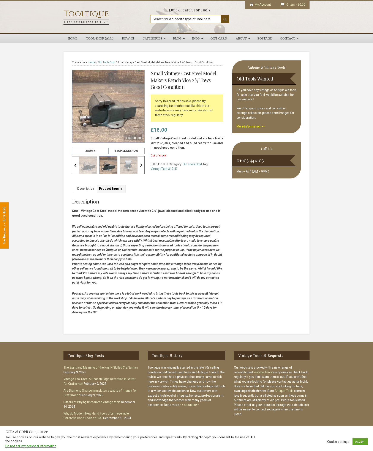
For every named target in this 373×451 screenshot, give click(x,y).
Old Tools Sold (106, 62)
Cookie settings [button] (338, 442)
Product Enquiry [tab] (110, 188)
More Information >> (251, 126)
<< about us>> (189, 405)
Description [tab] (85, 188)
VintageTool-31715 (164, 168)
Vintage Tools (262, 372)
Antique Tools (284, 391)
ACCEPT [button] (360, 441)
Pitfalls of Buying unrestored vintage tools (91, 402)
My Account (263, 4)
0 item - (295, 4)
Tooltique (86, 13)
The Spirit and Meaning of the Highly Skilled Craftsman (100, 367)
